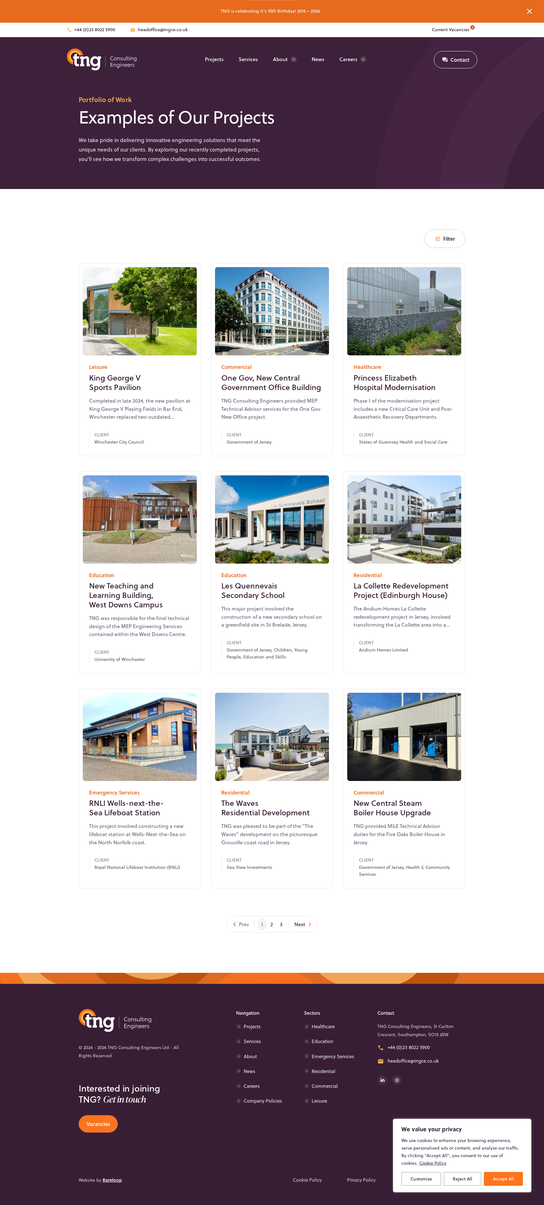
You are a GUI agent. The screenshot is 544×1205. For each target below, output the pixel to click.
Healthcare (323, 1026)
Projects (214, 59)
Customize (421, 1179)
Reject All (462, 1179)
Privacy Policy (361, 1180)
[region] (462, 1155)
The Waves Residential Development (265, 807)
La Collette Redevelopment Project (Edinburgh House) (401, 590)
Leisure (319, 1101)
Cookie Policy (432, 1163)
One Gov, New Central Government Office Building (271, 382)
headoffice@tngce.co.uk (163, 29)
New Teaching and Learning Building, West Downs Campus (126, 595)
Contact (459, 59)
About (280, 59)
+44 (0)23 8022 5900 (94, 29)
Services (248, 59)
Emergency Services (333, 1056)
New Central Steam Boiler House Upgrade (392, 807)
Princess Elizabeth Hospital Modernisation (395, 382)
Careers (348, 59)
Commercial (325, 1086)
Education (322, 1041)
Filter (449, 238)
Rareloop (112, 1180)
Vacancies (98, 1124)
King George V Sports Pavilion (115, 382)
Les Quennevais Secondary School (253, 590)
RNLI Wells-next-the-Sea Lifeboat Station (126, 807)
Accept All (503, 1179)
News (318, 59)
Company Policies (263, 1101)
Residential (323, 1071)
